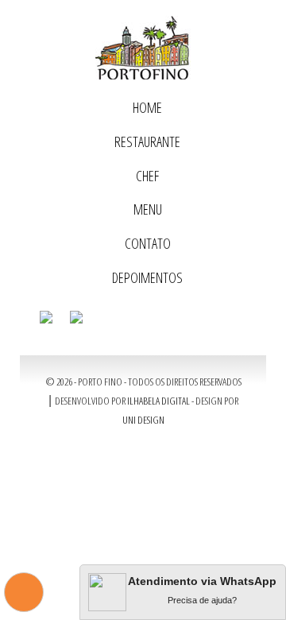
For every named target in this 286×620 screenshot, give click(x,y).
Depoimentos (147, 277)
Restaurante (147, 141)
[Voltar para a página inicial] (143, 47)
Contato (148, 243)
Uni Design (143, 420)
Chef (147, 175)
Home (147, 107)
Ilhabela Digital (158, 400)
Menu (147, 209)
